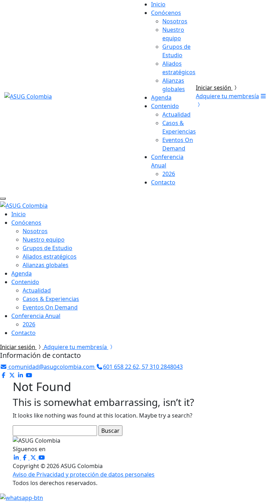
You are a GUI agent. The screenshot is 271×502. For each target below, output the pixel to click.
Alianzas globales (45, 265)
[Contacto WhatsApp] (21, 497)
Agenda (161, 97)
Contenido (165, 106)
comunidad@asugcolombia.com (51, 367)
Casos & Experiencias (51, 299)
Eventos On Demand (50, 307)
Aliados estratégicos (50, 256)
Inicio (158, 4)
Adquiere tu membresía (76, 347)
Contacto (163, 182)
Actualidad (176, 114)
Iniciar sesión (214, 87)
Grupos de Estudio (47, 248)
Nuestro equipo (44, 239)
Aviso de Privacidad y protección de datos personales (84, 474)
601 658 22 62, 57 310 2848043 (143, 367)
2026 (168, 174)
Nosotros (174, 21)
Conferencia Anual (35, 316)
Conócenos (166, 13)
